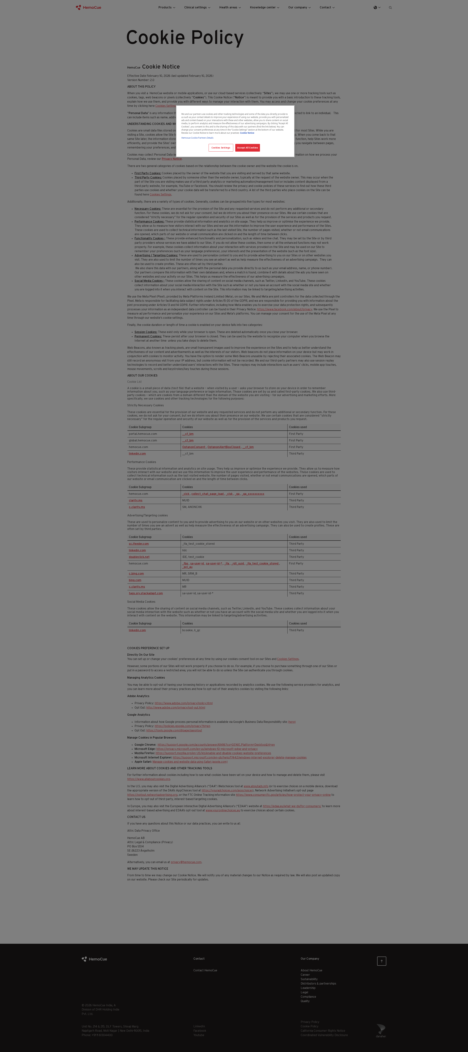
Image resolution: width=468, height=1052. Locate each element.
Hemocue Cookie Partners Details (197, 137)
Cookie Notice (247, 132)
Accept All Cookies (247, 147)
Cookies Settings (221, 147)
